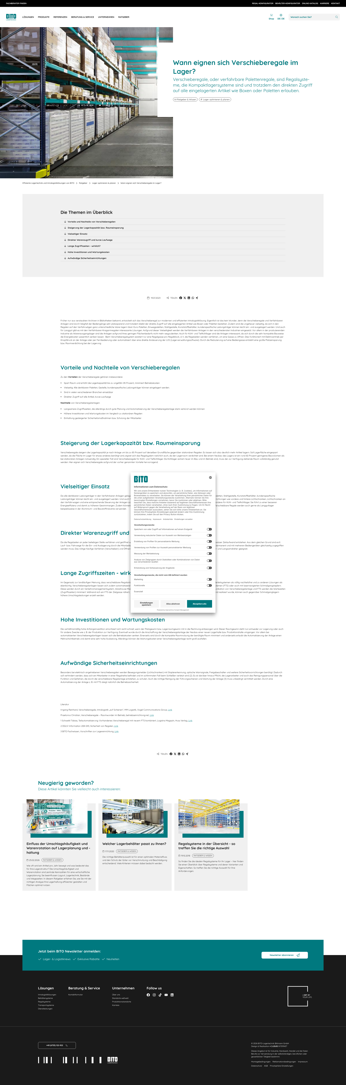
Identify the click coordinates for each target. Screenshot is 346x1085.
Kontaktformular (75, 994)
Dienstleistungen (45, 1008)
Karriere (115, 1005)
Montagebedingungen (260, 1061)
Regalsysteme (44, 1001)
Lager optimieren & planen (104, 183)
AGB (266, 1066)
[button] (181, 298)
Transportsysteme (46, 1005)
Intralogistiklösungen (47, 994)
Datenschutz (256, 1066)
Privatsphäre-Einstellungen (281, 1066)
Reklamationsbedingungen (284, 1061)
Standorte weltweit (120, 998)
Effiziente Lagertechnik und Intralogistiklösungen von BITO (48, 183)
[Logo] (14, 17)
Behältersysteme (45, 998)
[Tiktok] (160, 995)
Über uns (116, 994)
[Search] (336, 17)
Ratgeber (83, 183)
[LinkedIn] (172, 995)
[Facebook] (148, 995)
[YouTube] (166, 995)
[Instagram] (154, 995)
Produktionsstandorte (121, 1001)
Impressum (303, 1061)
